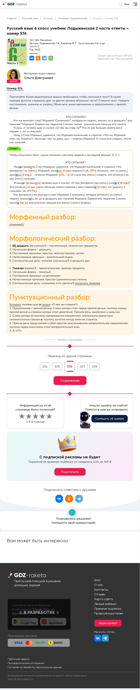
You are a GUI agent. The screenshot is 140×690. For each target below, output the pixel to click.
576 (69, 366)
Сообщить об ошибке (109, 418)
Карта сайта (103, 599)
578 (94, 366)
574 (45, 366)
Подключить (70, 472)
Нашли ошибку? (108, 623)
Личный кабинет (105, 604)
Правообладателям (108, 613)
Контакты (101, 589)
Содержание (70, 380)
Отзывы (99, 594)
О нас (98, 585)
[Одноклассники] (38, 58)
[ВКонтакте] (32, 58)
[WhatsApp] (50, 58)
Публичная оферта (19, 659)
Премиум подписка (107, 608)
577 (82, 366)
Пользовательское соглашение (26, 663)
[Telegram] (44, 58)
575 (57, 366)
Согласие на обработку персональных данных (35, 667)
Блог (97, 580)
